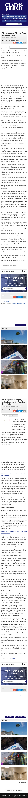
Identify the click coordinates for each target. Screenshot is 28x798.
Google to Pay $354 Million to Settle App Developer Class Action (13, 371)
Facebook (17, 42)
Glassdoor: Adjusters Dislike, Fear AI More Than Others (13, 16)
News (7, 693)
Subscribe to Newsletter (15, 40)
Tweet (19, 42)
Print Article (24, 42)
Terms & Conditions (22, 795)
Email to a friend (14, 42)
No (25, 271)
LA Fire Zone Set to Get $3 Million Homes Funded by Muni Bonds (13, 356)
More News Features (22, 390)
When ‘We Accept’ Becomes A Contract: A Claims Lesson (14, 20)
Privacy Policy (15, 795)
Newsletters (18, 27)
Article (5, 47)
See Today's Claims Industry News (14, 790)
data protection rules (22, 300)
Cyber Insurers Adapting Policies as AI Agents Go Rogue (14, 18)
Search (20, 23)
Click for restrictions (13, 658)
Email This (5, 40)
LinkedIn (22, 42)
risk (17, 693)
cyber (14, 693)
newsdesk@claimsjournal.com (19, 303)
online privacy (6, 301)
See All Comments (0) (20, 325)
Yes (19, 271)
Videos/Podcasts (10, 27)
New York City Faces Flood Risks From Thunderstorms (11, 386)
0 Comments (14, 415)
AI (12, 693)
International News (10, 300)
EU (1, 301)
